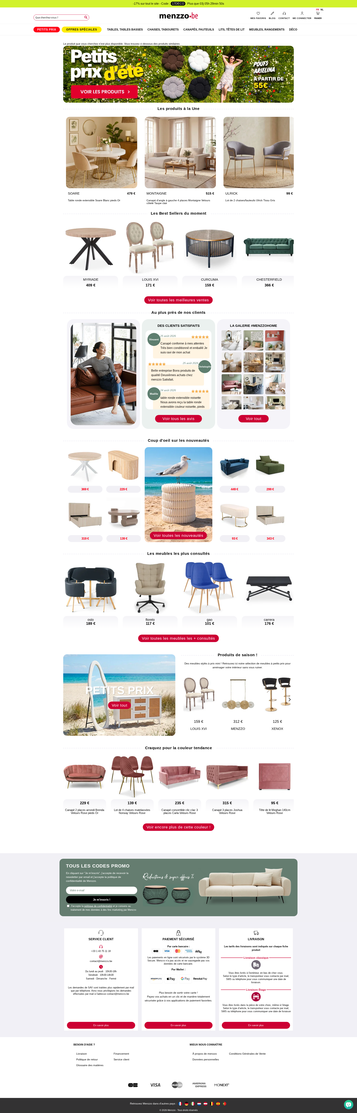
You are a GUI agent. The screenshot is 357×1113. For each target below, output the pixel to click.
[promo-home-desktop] (178, 74)
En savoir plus (101, 1025)
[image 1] (231, 340)
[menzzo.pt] (224, 1104)
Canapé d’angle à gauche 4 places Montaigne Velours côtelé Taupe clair (178, 202)
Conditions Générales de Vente (247, 1053)
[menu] (178, 29)
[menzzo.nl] (199, 1104)
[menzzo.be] (212, 1104)
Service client (121, 1059)
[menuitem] (46, 29)
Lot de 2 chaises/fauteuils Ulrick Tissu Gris (250, 200)
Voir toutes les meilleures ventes (178, 300)
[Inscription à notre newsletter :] (101, 890)
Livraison (81, 1053)
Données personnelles (205, 1059)
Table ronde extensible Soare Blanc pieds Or (94, 200)
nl (322, 9)
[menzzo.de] (186, 1104)
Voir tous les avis (178, 418)
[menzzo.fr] (180, 1104)
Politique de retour (87, 1059)
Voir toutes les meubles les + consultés (178, 638)
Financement (121, 1053)
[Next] (289, 699)
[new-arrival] (178, 494)
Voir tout (253, 418)
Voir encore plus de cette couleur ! (179, 827)
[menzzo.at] (205, 1104)
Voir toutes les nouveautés (178, 535)
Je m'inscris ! (101, 899)
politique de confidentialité (98, 906)
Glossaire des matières (89, 1065)
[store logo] (178, 17)
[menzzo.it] (193, 1104)
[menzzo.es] (218, 1104)
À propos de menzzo (204, 1053)
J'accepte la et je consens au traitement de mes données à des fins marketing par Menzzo (103, 908)
